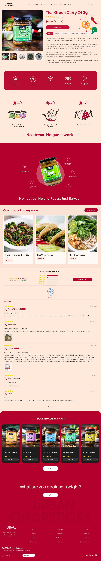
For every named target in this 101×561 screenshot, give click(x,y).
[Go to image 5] (22, 49)
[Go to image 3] (20, 49)
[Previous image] (4, 30)
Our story (60, 529)
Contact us (60, 542)
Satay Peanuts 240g (10, 452)
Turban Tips (84, 33)
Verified (50, 297)
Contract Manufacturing (86, 542)
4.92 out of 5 (22, 278)
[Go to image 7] (25, 49)
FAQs (86, 529)
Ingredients (65, 33)
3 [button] (50, 407)
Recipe (57, 33)
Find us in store (34, 542)
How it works (60, 533)
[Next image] (39, 30)
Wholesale (86, 533)
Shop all (50, 468)
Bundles (36, 4)
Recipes (34, 537)
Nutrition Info (74, 33)
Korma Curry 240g (69, 452)
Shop (29, 4)
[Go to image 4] (21, 49)
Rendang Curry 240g (50, 452)
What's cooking (60, 537)
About (55, 4)
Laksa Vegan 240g (29, 452)
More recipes (91, 210)
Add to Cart (57, 27)
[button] (88, 4)
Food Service (86, 537)
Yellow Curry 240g (89, 452)
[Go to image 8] (26, 49)
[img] (8, 306)
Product (50, 33)
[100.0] (50, 291)
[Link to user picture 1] (8, 337)
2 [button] (48, 407)
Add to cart (11, 459)
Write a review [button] (83, 279)
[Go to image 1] (17, 49)
